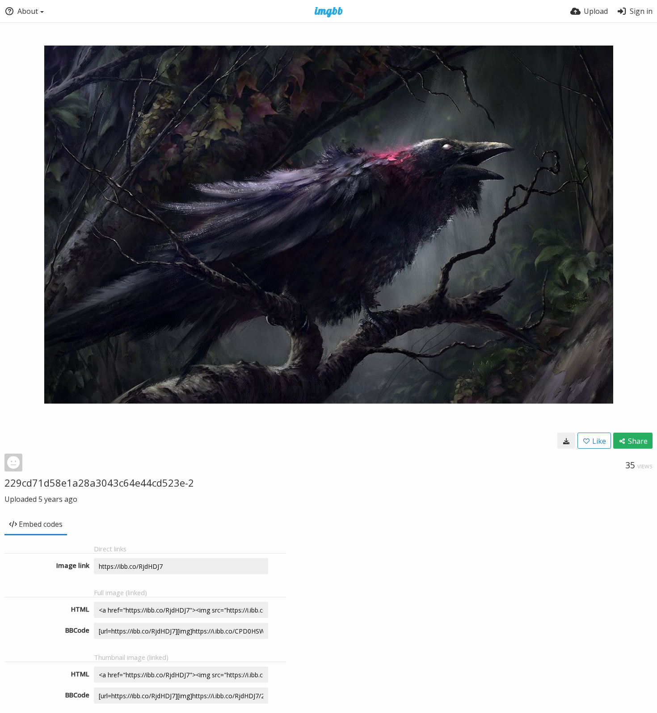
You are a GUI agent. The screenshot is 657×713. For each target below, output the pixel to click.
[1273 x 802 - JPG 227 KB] (566, 441)
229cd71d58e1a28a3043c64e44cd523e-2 (99, 482)
